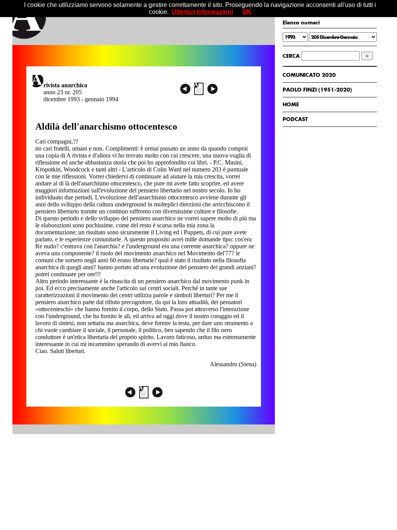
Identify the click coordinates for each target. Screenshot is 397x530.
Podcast (295, 119)
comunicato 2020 (309, 74)
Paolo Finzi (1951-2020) (317, 89)
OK (247, 12)
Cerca (291, 55)
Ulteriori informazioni (202, 12)
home (291, 104)
